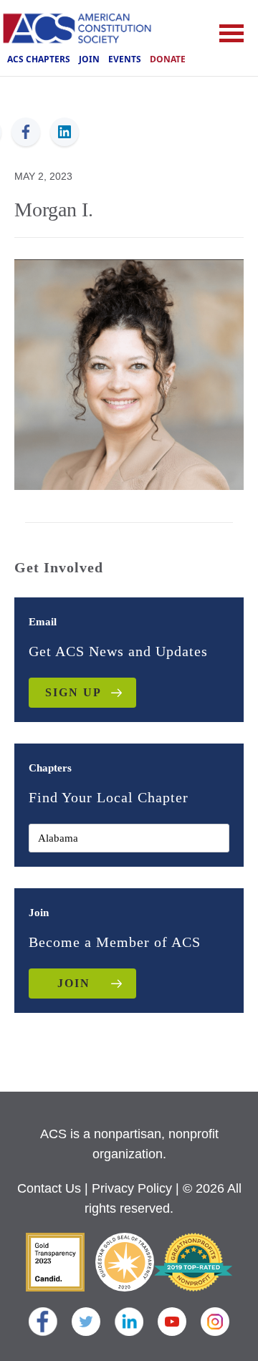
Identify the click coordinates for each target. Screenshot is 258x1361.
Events (124, 59)
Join (89, 59)
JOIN (73, 983)
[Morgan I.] (129, 373)
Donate (168, 59)
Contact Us (49, 1188)
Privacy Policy (132, 1188)
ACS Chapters (38, 59)
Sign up (73, 692)
